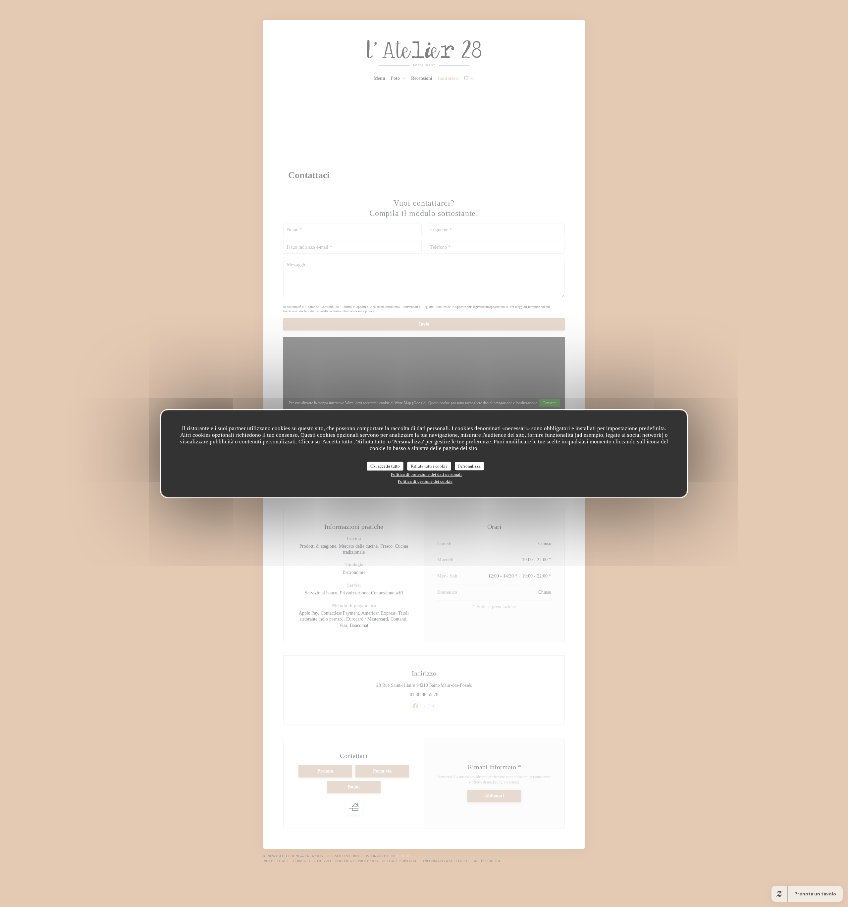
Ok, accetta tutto (385, 466)
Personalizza (469, 466)
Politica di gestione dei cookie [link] (425, 481)
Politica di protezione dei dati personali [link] (426, 474)
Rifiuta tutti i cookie (429, 466)
